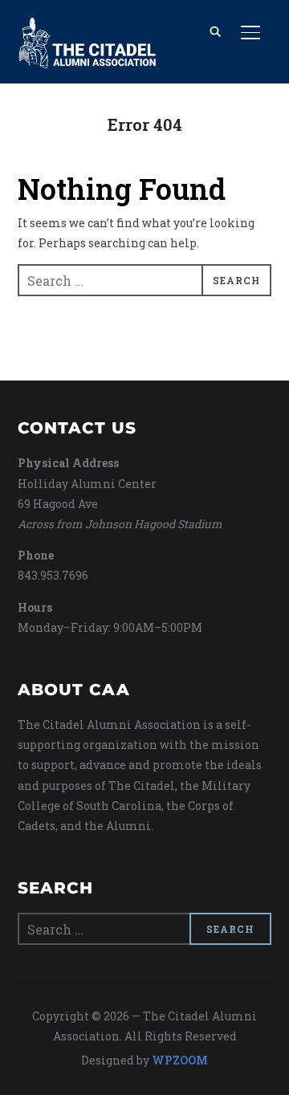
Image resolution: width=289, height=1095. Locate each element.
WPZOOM (180, 1060)
